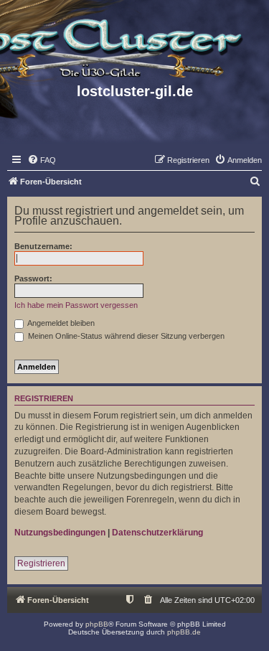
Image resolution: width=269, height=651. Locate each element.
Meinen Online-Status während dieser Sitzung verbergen (125, 336)
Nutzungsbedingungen (59, 533)
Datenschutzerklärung (157, 533)
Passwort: (33, 278)
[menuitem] (41, 160)
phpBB (96, 624)
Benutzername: (43, 246)
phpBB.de (184, 632)
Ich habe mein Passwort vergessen (76, 305)
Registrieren (41, 563)
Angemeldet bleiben (60, 323)
